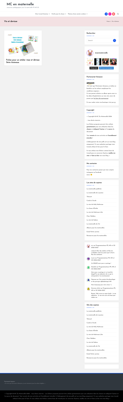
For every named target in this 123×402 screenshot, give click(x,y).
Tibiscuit (89, 196)
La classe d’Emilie (92, 208)
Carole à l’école (91, 200)
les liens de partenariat (101, 98)
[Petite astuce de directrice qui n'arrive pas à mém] (90, 61)
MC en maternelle (20, 4)
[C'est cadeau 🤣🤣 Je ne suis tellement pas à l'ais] (105, 61)
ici (115, 102)
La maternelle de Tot (93, 224)
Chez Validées (91, 216)
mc (92, 245)
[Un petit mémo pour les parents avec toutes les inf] (97, 61)
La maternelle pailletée (94, 189)
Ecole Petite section (93, 231)
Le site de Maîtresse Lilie (95, 212)
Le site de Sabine (92, 220)
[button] (114, 40)
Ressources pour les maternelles (97, 235)
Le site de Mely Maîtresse (95, 204)
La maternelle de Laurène (95, 193)
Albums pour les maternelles (95, 228)
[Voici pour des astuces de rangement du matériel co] (113, 61)
